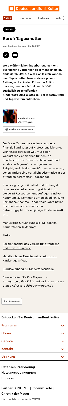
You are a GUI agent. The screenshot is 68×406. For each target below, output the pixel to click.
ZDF (27, 388)
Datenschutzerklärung (18, 367)
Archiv (9, 29)
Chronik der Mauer (15, 393)
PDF (43, 222)
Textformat (29, 226)
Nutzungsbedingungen (18, 372)
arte (50, 388)
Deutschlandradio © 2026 (20, 399)
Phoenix (38, 388)
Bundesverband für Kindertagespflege (28, 268)
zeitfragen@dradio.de (38, 285)
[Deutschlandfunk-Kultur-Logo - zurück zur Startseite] (34, 8)
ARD (18, 388)
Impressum (9, 378)
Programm (25, 17)
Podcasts (43, 17)
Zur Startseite (12, 301)
